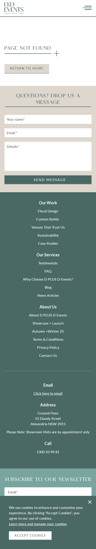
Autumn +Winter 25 (48, 331)
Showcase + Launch (48, 323)
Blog (48, 287)
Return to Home (27, 68)
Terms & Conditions (48, 339)
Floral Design (48, 211)
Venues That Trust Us (48, 227)
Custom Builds (48, 219)
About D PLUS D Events (48, 315)
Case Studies (48, 243)
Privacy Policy (48, 347)
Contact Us (48, 355)
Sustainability (48, 235)
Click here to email (48, 393)
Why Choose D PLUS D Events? (48, 279)
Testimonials (48, 263)
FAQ (48, 271)
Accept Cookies (30, 535)
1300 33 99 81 (48, 452)
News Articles (48, 295)
